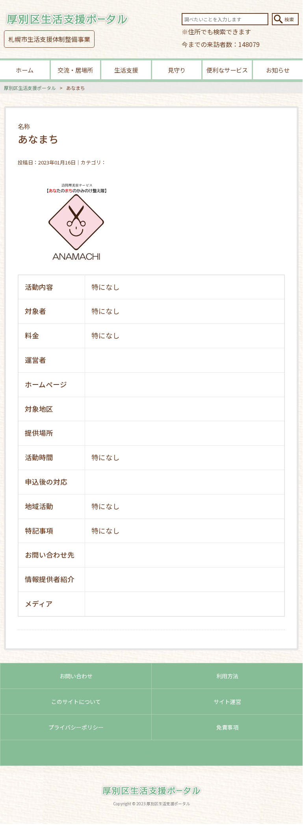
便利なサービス (227, 69)
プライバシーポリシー (76, 727)
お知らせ (278, 69)
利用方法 (227, 676)
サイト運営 (227, 702)
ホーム (24, 69)
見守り (177, 69)
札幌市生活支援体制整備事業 (49, 39)
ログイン (152, 753)
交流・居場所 (75, 69)
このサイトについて (76, 702)
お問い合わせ (76, 676)
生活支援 (126, 69)
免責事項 (227, 727)
